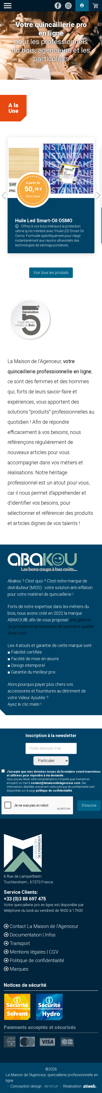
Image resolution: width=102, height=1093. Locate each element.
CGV (53, 952)
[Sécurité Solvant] (17, 1007)
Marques (19, 969)
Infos (50, 935)
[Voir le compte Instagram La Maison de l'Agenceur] (68, 5)
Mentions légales (28, 952)
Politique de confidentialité (37, 960)
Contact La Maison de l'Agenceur (44, 926)
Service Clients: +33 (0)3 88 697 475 (25, 895)
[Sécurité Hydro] (49, 1007)
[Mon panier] (95, 5)
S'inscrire (89, 805)
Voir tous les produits (51, 272)
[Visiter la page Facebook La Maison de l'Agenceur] (58, 5)
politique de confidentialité (54, 790)
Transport (20, 943)
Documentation (26, 935)
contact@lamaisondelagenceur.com (55, 783)
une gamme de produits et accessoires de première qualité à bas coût (51, 626)
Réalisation (72, 1086)
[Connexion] (82, 5)
